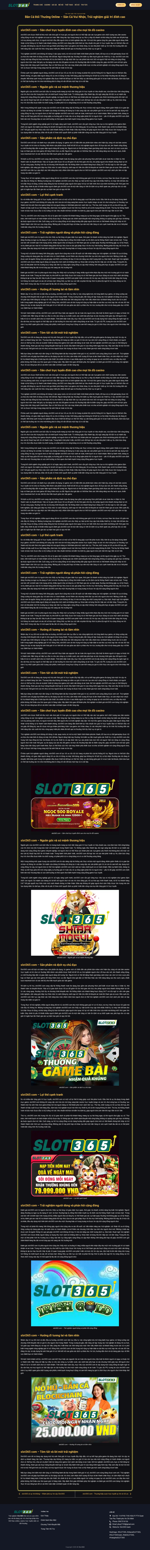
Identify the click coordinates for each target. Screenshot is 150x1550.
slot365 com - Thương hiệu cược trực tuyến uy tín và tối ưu (106, 1494)
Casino (47, 5)
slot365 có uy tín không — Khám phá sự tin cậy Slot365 (43, 1494)
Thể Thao (69, 5)
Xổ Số (77, 5)
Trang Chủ (38, 5)
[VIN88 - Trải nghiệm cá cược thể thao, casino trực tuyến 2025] (19, 5)
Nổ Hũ (60, 5)
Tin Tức (84, 5)
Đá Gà (54, 5)
